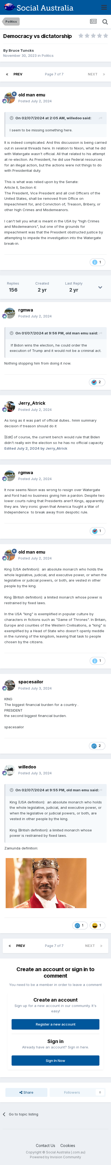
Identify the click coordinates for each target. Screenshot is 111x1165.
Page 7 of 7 (55, 74)
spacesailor (30, 681)
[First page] (7, 74)
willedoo (74, 118)
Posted (35, 101)
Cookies (67, 1145)
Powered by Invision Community (55, 1157)
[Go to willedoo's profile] (9, 770)
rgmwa (25, 310)
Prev (17, 74)
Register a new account (55, 1024)
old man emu (31, 94)
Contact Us (45, 1145)
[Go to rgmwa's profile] (9, 313)
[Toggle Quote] (12, 118)
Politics (48, 55)
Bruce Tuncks (21, 50)
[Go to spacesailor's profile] (9, 685)
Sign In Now (55, 1060)
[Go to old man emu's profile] (9, 98)
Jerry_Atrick (31, 403)
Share (27, 1092)
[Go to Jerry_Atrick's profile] (9, 406)
